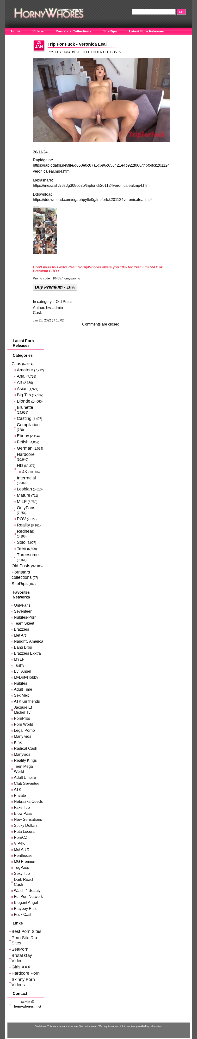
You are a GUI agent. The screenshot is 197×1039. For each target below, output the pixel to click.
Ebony (23, 435)
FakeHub (22, 807)
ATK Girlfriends (27, 701)
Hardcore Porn (26, 973)
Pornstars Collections (73, 31)
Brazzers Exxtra (27, 653)
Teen (21, 548)
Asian (22, 388)
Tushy (19, 665)
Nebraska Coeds (28, 801)
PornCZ (20, 837)
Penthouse (23, 855)
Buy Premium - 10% (55, 287)
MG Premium (25, 861)
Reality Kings (25, 760)
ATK (17, 789)
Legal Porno (24, 730)
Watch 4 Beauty (27, 890)
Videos (38, 31)
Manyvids (22, 754)
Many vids (22, 736)
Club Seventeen (28, 783)
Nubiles (20, 683)
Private (20, 795)
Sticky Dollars (25, 825)
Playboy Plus (25, 908)
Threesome (28, 554)
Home (15, 31)
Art (19, 382)
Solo (21, 542)
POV (21, 518)
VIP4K (19, 843)
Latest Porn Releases (146, 31)
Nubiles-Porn (25, 617)
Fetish (23, 441)
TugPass (21, 867)
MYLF (19, 659)
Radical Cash (25, 748)
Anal (21, 376)
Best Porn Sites (26, 931)
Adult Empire (25, 777)
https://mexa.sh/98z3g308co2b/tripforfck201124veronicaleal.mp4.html (91, 185)
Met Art (20, 635)
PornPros (22, 718)
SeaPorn (20, 949)
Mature (23, 495)
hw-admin (54, 308)
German (24, 448)
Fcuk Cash (23, 914)
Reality (23, 524)
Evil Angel (22, 671)
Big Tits (24, 394)
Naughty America (28, 641)
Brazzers (21, 629)
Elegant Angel (26, 902)
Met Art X (21, 849)
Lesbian (24, 488)
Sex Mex (21, 695)
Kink (18, 742)
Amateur (25, 369)
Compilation (28, 424)
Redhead (25, 531)
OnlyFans (19, 39)
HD (20, 465)
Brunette (25, 407)
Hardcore (26, 454)
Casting (24, 418)
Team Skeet (24, 623)
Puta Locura (24, 831)
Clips (16, 363)
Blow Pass (23, 813)
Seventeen (23, 611)
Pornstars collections (22, 574)
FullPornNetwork (28, 896)
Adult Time (23, 689)
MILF (22, 501)
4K (24, 471)
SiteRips (110, 31)
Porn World (23, 724)
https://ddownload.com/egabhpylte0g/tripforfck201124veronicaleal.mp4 (93, 200)
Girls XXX (21, 966)
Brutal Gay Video (22, 958)
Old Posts (112, 52)
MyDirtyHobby (26, 677)
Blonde (23, 401)
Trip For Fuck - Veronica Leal (77, 44)
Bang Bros (23, 647)
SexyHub (22, 873)
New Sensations (28, 819)
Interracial (26, 477)
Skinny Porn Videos (23, 982)
